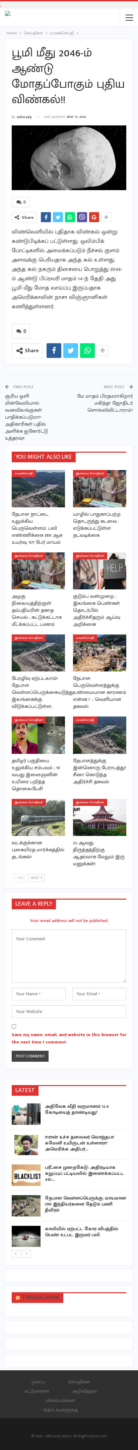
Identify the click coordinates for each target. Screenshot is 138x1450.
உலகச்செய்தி (24, 473)
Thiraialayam (41, 1298)
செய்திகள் (79, 1382)
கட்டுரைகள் (36, 1391)
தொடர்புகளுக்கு (60, 1410)
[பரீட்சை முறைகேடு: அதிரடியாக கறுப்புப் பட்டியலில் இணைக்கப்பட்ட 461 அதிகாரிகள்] (26, 1175)
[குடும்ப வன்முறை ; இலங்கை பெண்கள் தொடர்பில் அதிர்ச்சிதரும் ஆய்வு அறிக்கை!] (99, 570)
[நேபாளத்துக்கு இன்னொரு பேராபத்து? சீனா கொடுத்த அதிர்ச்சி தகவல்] (99, 735)
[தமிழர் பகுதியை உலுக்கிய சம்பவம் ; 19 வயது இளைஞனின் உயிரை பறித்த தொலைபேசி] (38, 735)
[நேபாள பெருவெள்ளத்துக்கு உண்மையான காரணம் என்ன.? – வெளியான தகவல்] (99, 652)
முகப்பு (38, 1382)
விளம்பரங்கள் (60, 1400)
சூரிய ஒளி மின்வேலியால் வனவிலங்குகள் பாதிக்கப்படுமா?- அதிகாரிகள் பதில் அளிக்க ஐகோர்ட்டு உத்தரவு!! (26, 417)
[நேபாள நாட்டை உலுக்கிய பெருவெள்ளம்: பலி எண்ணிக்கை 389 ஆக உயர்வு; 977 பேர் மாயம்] (38, 488)
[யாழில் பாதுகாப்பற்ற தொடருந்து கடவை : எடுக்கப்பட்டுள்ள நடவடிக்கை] (99, 488)
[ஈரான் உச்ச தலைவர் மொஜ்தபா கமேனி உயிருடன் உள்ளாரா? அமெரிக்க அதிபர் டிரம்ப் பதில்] (26, 1144)
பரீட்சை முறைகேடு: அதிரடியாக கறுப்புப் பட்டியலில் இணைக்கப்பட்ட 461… (84, 1173)
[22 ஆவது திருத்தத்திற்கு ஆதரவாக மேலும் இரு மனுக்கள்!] (99, 817)
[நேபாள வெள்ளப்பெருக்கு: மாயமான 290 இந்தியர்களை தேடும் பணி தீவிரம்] (26, 1206)
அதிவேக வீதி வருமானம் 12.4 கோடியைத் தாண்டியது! (77, 1109)
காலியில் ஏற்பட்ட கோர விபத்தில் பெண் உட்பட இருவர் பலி (81, 1232)
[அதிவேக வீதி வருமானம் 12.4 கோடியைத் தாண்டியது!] (26, 1114)
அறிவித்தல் (84, 1391)
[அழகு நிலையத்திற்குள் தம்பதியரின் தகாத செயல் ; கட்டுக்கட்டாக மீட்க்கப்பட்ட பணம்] (38, 570)
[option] (69, 1176)
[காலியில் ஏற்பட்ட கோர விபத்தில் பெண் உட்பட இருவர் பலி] (26, 1236)
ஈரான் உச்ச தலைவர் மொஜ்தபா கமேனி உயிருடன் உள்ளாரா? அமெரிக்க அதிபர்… (79, 1143)
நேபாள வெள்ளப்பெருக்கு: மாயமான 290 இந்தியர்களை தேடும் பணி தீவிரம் (85, 1204)
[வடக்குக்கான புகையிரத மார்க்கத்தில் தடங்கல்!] (38, 817)
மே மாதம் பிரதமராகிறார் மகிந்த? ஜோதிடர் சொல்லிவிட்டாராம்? (105, 403)
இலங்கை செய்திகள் (90, 473)
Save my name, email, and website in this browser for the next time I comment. (69, 1038)
